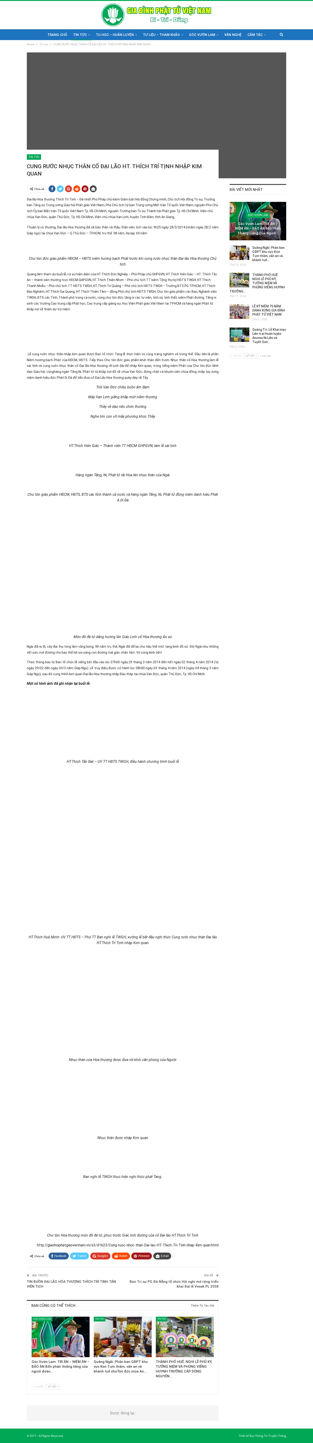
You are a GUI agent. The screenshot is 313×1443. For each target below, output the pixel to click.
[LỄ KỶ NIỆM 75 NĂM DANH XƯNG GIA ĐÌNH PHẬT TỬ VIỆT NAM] (239, 311)
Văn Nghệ (233, 35)
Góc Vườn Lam (202, 35)
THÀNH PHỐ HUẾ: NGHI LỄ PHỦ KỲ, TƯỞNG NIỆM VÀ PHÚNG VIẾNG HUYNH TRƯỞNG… (257, 283)
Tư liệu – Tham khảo (161, 35)
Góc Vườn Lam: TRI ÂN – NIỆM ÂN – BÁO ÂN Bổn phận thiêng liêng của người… (258, 228)
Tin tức (80, 35)
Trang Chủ (57, 35)
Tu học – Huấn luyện (115, 35)
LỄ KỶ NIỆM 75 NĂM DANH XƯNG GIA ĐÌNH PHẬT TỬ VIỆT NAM (268, 310)
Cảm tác (255, 35)
